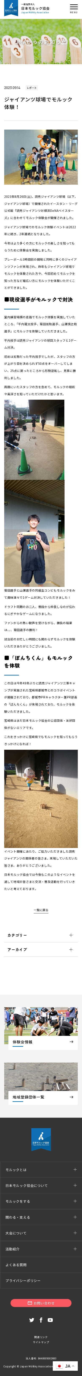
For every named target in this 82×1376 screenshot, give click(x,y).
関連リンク (41, 1337)
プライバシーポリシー (23, 1280)
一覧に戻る (41, 910)
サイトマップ (41, 1342)
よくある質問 (16, 1264)
